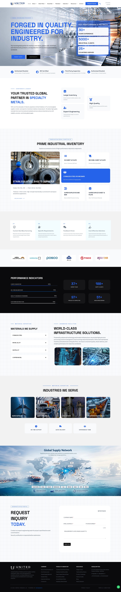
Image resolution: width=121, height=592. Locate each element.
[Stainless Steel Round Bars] (65, 172)
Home (29, 3)
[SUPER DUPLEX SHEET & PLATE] (90, 188)
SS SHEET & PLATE (70, 160)
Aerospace (17, 416)
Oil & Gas (66, 416)
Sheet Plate (41, 3)
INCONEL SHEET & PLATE (97, 160)
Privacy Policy (85, 587)
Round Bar (49, 3)
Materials (57, 3)
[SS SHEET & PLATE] (65, 156)
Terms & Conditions (104, 587)
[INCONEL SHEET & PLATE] (90, 156)
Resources (73, 3)
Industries (65, 3)
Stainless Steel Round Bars (74, 176)
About (33, 3)
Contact (81, 3)
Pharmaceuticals (96, 416)
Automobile (43, 416)
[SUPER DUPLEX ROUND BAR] (65, 188)
